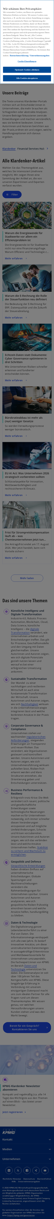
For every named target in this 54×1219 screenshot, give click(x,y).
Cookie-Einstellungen (27, 61)
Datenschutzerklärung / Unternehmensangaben (29, 55)
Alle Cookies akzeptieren (27, 78)
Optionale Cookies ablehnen (27, 70)
